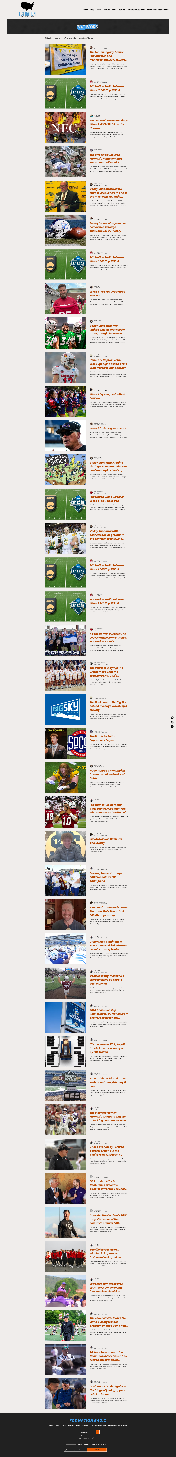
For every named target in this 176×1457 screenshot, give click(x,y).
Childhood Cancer (86, 38)
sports (57, 38)
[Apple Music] (172, 726)
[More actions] (127, 47)
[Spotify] (172, 722)
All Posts (48, 38)
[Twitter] (172, 717)
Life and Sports (70, 38)
